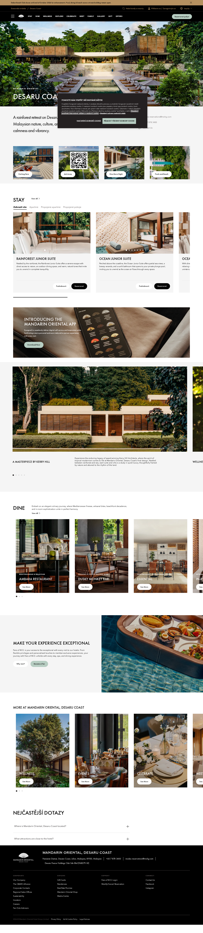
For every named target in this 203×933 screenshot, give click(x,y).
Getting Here (23, 174)
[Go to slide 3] (50, 250)
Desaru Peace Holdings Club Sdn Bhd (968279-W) (67, 863)
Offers (119, 16)
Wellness (47, 16)
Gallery (101, 16)
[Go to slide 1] (45, 250)
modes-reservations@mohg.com (157, 117)
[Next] (84, 232)
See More (26, 587)
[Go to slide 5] (56, 250)
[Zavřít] (191, 3)
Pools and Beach (161, 174)
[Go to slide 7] (143, 250)
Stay (30, 16)
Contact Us (147, 128)
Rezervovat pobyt (182, 16)
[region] (102, 110)
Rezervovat (79, 286)
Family (91, 16)
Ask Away (68, 174)
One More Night (116, 174)
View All (34, 198)
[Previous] (18, 232)
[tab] (20, 207)
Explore (59, 16)
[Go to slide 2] (47, 250)
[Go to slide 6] (58, 250)
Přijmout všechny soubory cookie (119, 121)
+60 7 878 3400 (150, 122)
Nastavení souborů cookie (89, 121)
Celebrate (71, 16)
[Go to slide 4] (53, 250)
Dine (37, 16)
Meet (82, 16)
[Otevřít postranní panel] (12, 17)
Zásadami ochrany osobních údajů (112, 113)
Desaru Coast (35, 8)
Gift (110, 16)
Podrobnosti (61, 286)
